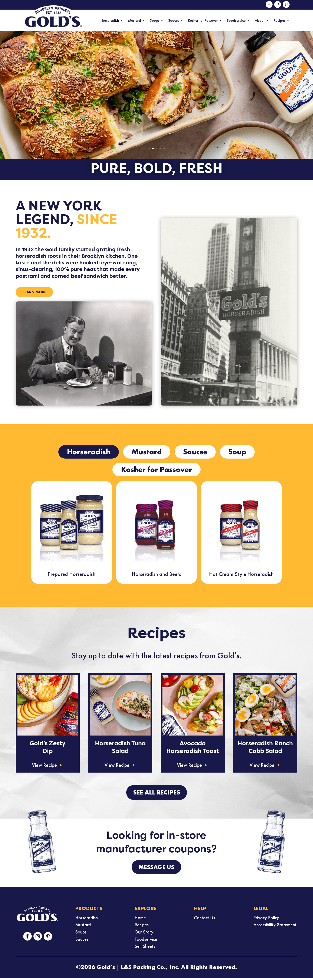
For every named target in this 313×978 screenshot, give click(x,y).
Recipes (279, 20)
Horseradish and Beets (156, 574)
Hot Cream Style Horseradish (241, 574)
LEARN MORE (34, 292)
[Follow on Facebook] (269, 4)
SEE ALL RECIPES (156, 792)
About (260, 20)
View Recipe (44, 765)
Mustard (134, 20)
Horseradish (110, 20)
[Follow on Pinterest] (286, 4)
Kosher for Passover (203, 20)
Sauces (173, 20)
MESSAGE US (156, 867)
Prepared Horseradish (71, 574)
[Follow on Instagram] (277, 4)
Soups (154, 20)
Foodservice (236, 20)
